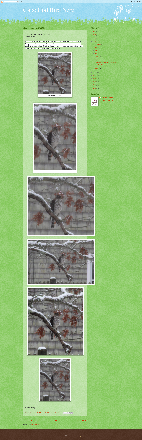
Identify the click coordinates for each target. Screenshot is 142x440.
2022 (94, 35)
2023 (94, 32)
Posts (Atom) (35, 424)
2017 (94, 75)
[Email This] (64, 413)
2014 (94, 85)
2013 (94, 88)
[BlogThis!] (66, 413)
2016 (94, 78)
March (97, 57)
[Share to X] (68, 413)
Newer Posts (28, 420)
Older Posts (82, 420)
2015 (94, 82)
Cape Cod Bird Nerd (49, 9)
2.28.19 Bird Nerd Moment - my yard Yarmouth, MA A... (105, 63)
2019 (94, 41)
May (96, 50)
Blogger (80, 436)
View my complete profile (107, 100)
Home (55, 420)
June (96, 47)
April (96, 53)
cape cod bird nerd (107, 98)
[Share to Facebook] (70, 413)
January (97, 68)
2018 (94, 72)
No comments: (55, 412)
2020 (94, 38)
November (98, 44)
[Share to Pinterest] (71, 413)
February (97, 60)
